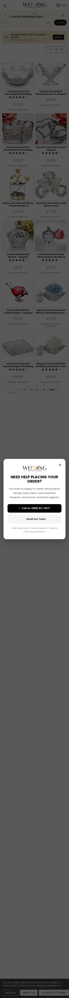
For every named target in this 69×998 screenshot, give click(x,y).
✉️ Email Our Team (34, 519)
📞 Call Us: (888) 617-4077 (34, 508)
